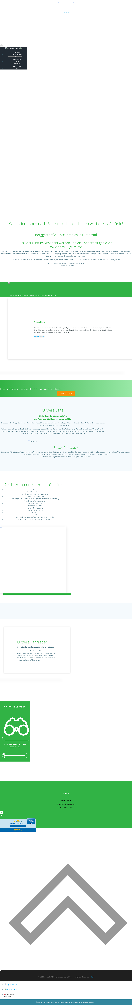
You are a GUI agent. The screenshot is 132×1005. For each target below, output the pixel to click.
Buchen (67, 20)
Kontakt (68, 28)
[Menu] (66, 45)
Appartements (68, 24)
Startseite (67, 12)
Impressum (67, 32)
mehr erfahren (39, 336)
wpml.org (52, 1002)
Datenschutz (67, 36)
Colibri (91, 977)
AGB (68, 41)
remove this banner (89, 1002)
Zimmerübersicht (68, 16)
